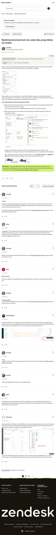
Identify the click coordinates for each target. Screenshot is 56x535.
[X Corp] (48, 34)
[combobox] (35, 186)
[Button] (3, 178)
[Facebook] (50, 34)
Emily (4, 201)
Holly (3, 255)
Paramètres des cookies (46, 524)
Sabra (3, 276)
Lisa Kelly (8, 47)
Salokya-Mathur (7, 300)
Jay (3, 359)
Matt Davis (9, 417)
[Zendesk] (28, 512)
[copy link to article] (53, 34)
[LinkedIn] (45, 34)
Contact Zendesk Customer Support (39, 301)
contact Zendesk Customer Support (40, 210)
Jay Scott (8, 375)
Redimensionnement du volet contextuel (27, 170)
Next (33, 476)
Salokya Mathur (10, 315)
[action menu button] (53, 194)
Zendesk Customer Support (38, 255)
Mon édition (51, 55)
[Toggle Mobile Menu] (53, 2)
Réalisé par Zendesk (30, 531)
